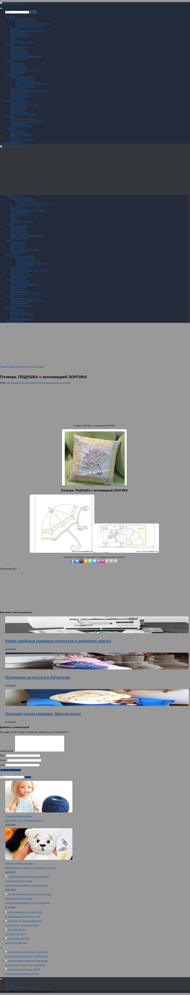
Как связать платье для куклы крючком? (24, 820)
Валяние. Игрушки (19, 112)
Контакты (9, 985)
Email (3, 760)
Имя (2, 755)
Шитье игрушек (17, 110)
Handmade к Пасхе (25, 79)
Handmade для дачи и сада (23, 119)
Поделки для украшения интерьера (27, 121)
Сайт (2, 765)
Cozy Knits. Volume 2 (15, 934)
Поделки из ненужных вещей (29, 26)
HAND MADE (11, 17)
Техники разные (18, 98)
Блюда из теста (17, 130)
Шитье (8, 61)
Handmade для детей (15, 100)
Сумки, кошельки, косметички (24, 70)
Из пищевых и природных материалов (34, 24)
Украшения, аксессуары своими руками (29, 91)
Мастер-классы (12, 75)
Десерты (14, 137)
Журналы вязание (19, 58)
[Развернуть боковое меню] (1, 775)
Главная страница (8, 366)
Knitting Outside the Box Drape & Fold (22, 916)
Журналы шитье (18, 72)
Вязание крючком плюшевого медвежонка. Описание (30, 868)
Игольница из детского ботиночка (37, 677)
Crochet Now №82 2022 (16, 943)
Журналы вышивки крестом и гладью (28, 31)
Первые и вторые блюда (22, 135)
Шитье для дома (18, 68)
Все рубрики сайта (14, 142)
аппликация (12, 383)
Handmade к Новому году (28, 82)
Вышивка (14, 28)
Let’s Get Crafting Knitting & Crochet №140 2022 (27, 903)
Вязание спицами (18, 51)
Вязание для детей (19, 103)
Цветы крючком (17, 49)
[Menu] (1, 8)
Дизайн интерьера (19, 124)
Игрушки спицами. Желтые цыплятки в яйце (26, 885)
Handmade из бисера (20, 35)
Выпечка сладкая (18, 133)
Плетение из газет (19, 89)
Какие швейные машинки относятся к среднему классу (58, 641)
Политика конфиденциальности (20, 987)
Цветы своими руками (21, 96)
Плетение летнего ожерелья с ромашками (25, 965)
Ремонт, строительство (21, 126)
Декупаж (14, 40)
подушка (44, 383)
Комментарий (7, 751)
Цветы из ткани (17, 65)
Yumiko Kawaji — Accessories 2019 (21, 925)
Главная (9, 983)
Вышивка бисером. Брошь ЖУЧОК (21, 974)
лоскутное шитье (32, 383)
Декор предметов (18, 93)
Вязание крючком (18, 47)
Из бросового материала (22, 19)
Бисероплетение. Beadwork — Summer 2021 (26, 956)
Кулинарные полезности (22, 140)
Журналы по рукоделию (21, 42)
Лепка (13, 38)
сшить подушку (63, 383)
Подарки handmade (25, 86)
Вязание (9, 45)
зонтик (21, 383)
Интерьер (9, 117)
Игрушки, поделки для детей (23, 114)
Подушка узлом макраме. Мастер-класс (43, 714)
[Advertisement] (77, 173)
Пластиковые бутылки (26, 21)
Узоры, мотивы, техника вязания (26, 56)
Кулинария (10, 128)
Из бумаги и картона (20, 33)
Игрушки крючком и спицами (24, 105)
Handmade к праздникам (22, 77)
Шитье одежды (17, 63)
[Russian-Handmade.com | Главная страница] (12, 3)
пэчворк (52, 383)
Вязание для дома (19, 54)
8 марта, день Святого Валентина (32, 84)
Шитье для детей (18, 107)
